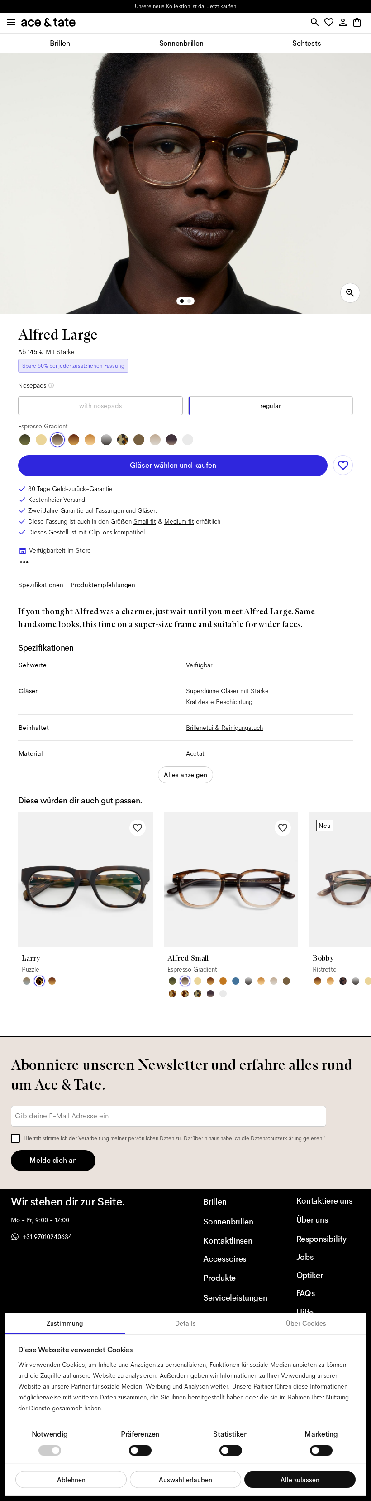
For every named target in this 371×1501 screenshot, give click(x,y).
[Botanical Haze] (25, 440)
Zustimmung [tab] (65, 1323)
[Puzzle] (39, 981)
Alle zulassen (300, 1479)
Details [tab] (185, 1323)
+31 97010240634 (47, 1237)
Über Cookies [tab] (306, 1323)
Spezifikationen (40, 585)
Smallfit (144, 521)
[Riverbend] (122, 440)
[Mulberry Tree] (343, 981)
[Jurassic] (139, 440)
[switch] (140, 1450)
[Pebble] (26, 981)
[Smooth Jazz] (185, 993)
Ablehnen (71, 1479)
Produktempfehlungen (103, 585)
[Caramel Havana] (90, 440)
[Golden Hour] (41, 440)
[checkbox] (15, 1138)
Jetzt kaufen (221, 6)
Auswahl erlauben (185, 1479)
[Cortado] (172, 993)
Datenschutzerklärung (276, 1138)
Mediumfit (179, 521)
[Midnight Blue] (235, 981)
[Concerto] (171, 440)
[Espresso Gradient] (57, 440)
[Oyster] (155, 440)
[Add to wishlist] (343, 465)
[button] (330, 23)
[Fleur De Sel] (188, 440)
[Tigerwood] (74, 440)
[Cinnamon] (223, 981)
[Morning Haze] (106, 440)
